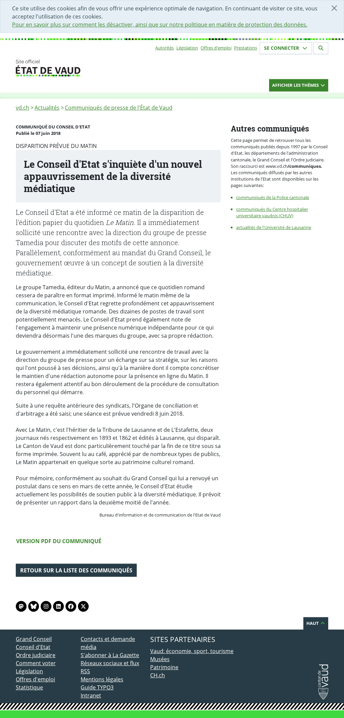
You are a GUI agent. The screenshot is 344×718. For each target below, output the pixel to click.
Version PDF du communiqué (58, 541)
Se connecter (282, 48)
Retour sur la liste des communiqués (76, 570)
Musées (160, 659)
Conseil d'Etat (33, 647)
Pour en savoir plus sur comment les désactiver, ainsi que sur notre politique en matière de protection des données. (159, 24)
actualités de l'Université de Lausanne (273, 227)
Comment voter (36, 663)
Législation (187, 48)
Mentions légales (102, 679)
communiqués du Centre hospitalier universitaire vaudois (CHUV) (272, 212)
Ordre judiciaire (35, 655)
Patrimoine (164, 667)
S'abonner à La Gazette (110, 655)
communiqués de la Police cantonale (272, 197)
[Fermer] (334, 8)
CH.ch (157, 675)
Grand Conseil (34, 639)
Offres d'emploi (216, 48)
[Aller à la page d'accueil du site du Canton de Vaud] (78, 68)
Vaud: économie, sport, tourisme (191, 651)
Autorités (164, 48)
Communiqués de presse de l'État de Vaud (118, 107)
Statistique (29, 687)
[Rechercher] (320, 48)
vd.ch (22, 107)
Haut (313, 623)
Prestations (245, 48)
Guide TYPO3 (97, 687)
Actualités (47, 107)
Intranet (91, 695)
